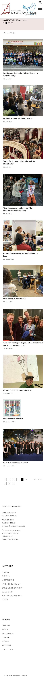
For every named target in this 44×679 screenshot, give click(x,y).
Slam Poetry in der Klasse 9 (14, 299)
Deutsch (9, 32)
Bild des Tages (8, 633)
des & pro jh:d (22, 675)
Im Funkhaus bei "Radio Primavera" (17, 118)
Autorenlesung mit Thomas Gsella (17, 390)
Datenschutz (7, 649)
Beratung (6, 637)
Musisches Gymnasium (11, 584)
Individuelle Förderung (12, 596)
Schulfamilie (7, 592)
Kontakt (5, 641)
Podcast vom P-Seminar (13, 419)
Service (5, 629)
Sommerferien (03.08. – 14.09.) (14, 20)
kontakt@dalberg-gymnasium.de (13, 526)
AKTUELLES (6, 576)
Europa (5, 600)
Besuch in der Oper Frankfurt (15, 463)
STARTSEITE (6, 572)
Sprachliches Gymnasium (12, 588)
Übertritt (6, 625)
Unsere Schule (8, 580)
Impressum (6, 645)
